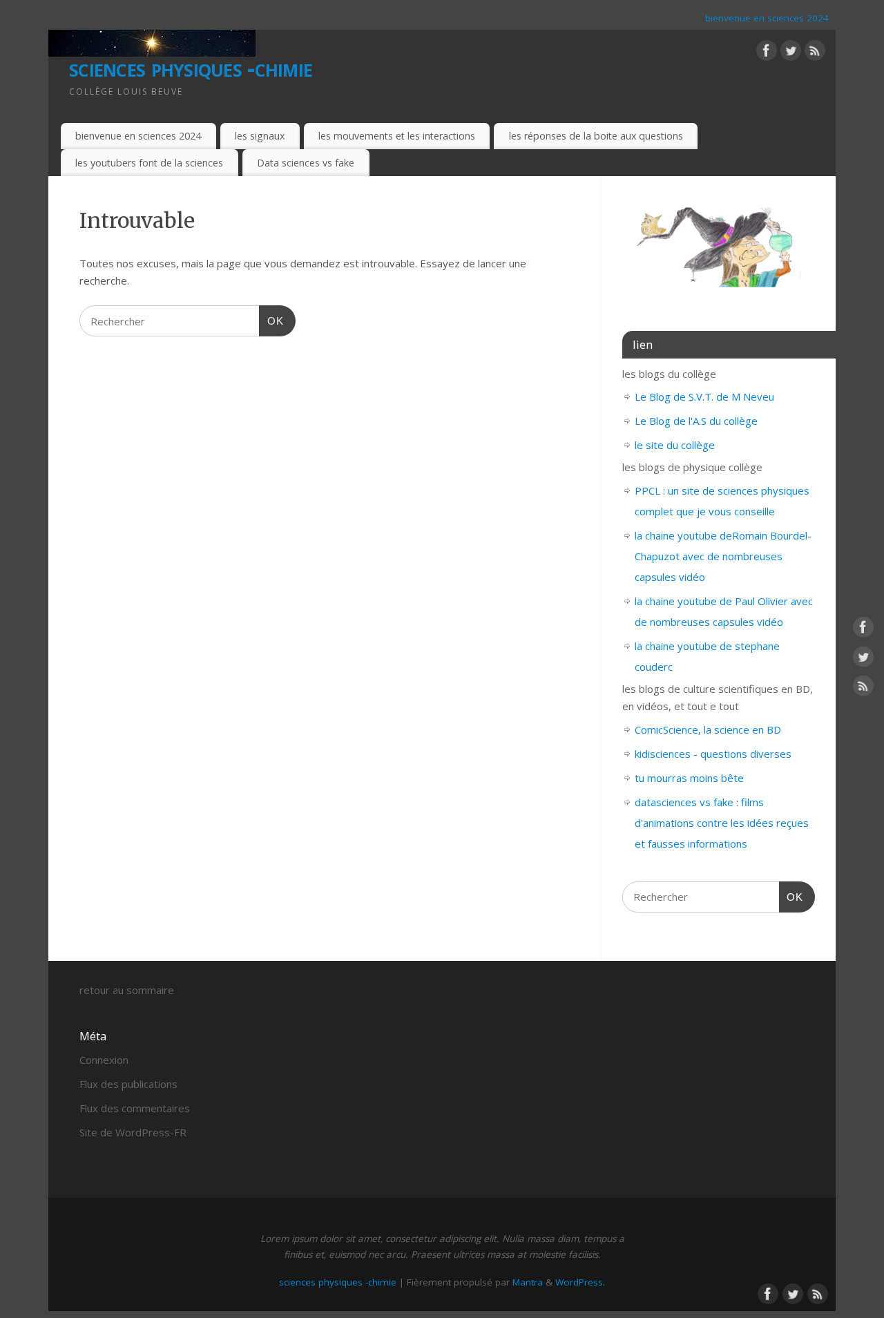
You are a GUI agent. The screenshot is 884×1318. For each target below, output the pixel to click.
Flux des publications (128, 1084)
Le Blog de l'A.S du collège (696, 421)
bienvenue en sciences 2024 (767, 18)
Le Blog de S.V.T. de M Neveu (704, 396)
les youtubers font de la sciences (149, 162)
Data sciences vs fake (305, 162)
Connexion (103, 1060)
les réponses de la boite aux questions (596, 135)
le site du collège (675, 445)
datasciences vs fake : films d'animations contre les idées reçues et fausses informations (722, 822)
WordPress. (580, 1282)
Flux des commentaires (134, 1108)
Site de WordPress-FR (132, 1132)
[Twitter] (790, 53)
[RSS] (815, 53)
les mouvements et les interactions (396, 135)
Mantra (527, 1282)
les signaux (260, 135)
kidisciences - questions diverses (713, 754)
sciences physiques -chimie (190, 67)
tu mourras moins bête (689, 778)
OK (271, 320)
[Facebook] (766, 53)
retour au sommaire (126, 990)
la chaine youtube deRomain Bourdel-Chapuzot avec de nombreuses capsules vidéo (723, 556)
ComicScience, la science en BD (708, 729)
